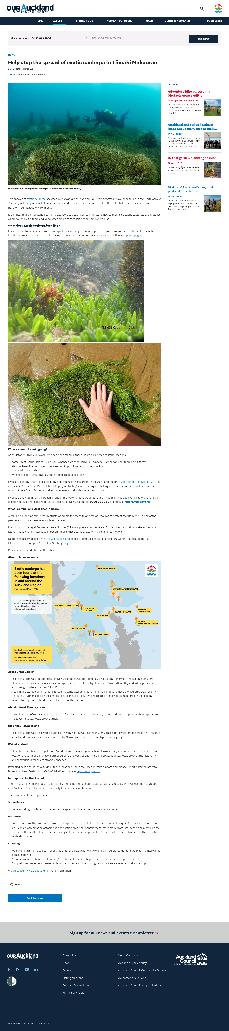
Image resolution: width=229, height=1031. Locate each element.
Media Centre (214, 20)
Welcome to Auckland (132, 978)
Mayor (150, 20)
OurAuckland (70, 955)
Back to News (34, 898)
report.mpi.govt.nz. (88, 771)
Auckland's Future (119, 20)
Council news (23, 74)
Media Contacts (128, 955)
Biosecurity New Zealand (29, 870)
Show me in (20, 37)
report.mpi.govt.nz (135, 235)
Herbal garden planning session (192, 158)
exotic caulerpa (36, 199)
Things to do (84, 20)
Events (66, 970)
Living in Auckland (177, 20)
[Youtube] (27, 970)
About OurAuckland (75, 993)
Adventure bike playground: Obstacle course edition (189, 93)
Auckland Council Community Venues (142, 970)
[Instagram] (18, 970)
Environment (39, 74)
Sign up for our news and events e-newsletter (112, 932)
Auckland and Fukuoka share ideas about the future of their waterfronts (191, 129)
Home (39, 20)
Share (17, 884)
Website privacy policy (132, 963)
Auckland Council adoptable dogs (139, 985)
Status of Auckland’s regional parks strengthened (190, 189)
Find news (203, 38)
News (11, 54)
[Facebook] (9, 970)
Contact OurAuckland (76, 985)
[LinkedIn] (36, 970)
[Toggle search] (202, 8)
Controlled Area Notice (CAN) (139, 481)
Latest (57, 20)
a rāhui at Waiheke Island (54, 538)
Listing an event (72, 978)
